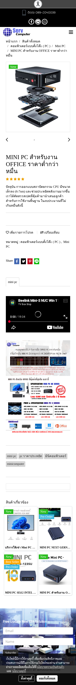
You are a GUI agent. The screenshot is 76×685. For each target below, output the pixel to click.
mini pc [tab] (12, 282)
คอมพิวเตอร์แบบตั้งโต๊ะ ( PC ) (40, 242)
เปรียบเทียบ (51, 232)
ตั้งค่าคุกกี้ (26, 678)
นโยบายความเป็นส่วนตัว (50, 667)
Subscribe (10, 652)
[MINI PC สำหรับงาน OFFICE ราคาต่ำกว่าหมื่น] (38, 97)
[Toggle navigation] (71, 32)
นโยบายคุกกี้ (19, 671)
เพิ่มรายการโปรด (21, 232)
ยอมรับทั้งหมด (47, 678)
